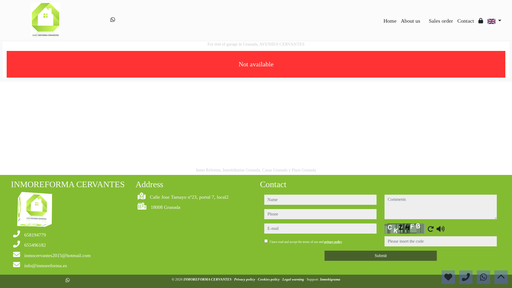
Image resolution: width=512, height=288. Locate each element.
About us (410, 21)
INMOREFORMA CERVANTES (207, 279)
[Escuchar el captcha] (440, 228)
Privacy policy (245, 279)
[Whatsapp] (112, 20)
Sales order (441, 21)
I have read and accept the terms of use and (306, 242)
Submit (381, 255)
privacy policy (333, 242)
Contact (465, 21)
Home (390, 21)
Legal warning (293, 279)
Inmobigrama (330, 279)
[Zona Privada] (480, 21)
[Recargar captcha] (430, 228)
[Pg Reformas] (424, 17)
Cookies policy (269, 279)
